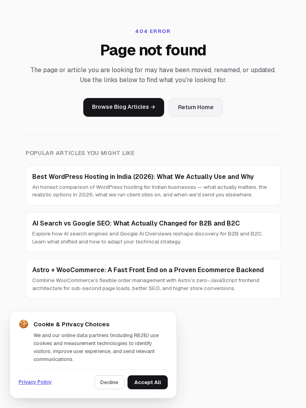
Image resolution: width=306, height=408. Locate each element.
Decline (109, 382)
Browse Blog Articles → (123, 106)
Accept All (147, 382)
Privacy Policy (35, 382)
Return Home (196, 107)
